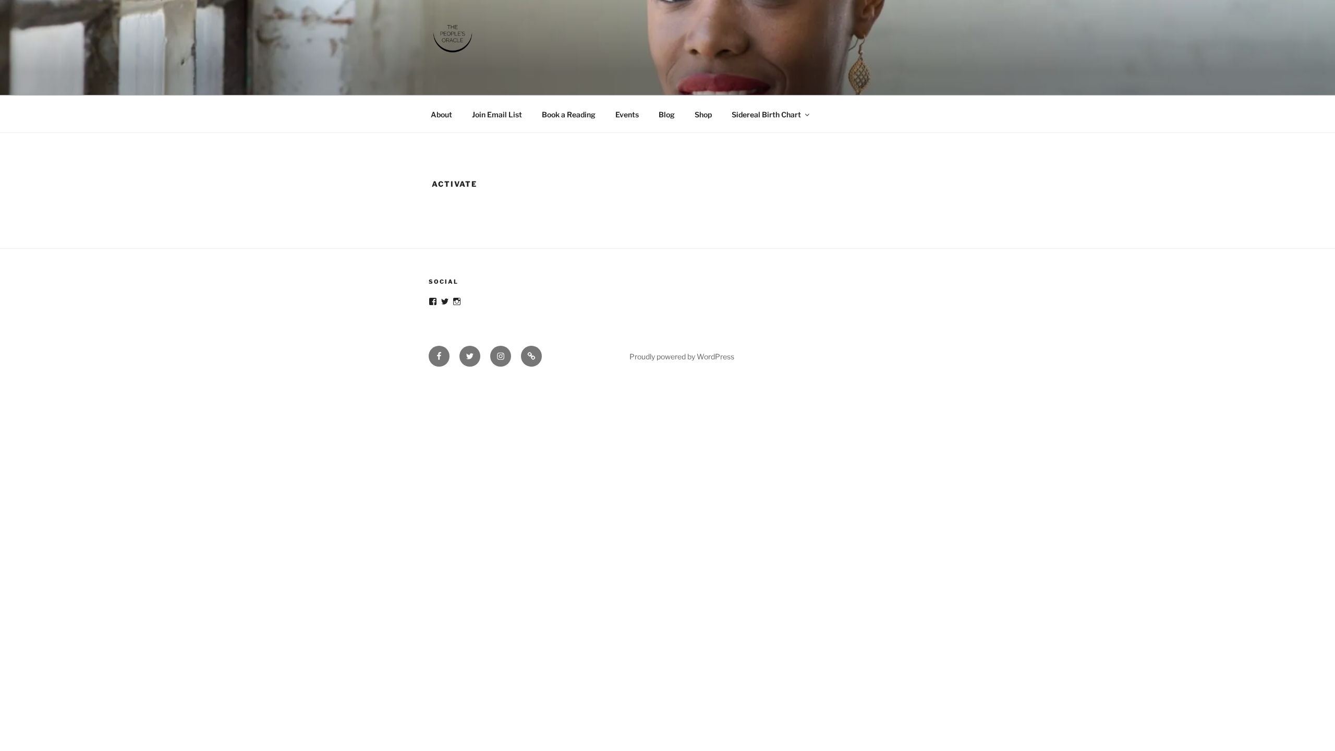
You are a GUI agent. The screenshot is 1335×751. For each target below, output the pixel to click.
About (441, 114)
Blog (667, 114)
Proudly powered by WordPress (681, 356)
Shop (703, 114)
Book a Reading (569, 114)
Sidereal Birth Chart (766, 114)
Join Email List (497, 114)
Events (627, 114)
